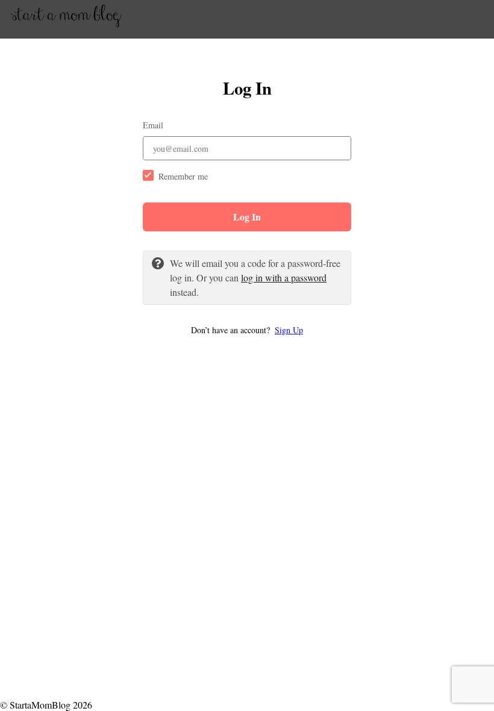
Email (153, 125)
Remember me (183, 176)
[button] (247, 330)
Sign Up (289, 330)
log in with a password (284, 277)
